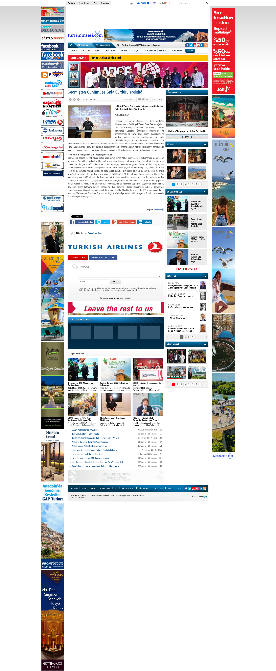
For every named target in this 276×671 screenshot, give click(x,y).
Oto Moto (178, 488)
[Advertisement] (138, 17)
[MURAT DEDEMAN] (176, 172)
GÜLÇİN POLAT (180, 295)
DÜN (195, 269)
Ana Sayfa (71, 3)
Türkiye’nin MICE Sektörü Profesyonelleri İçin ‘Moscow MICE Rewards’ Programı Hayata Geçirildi (148, 386)
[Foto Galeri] (84, 45)
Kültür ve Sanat (144, 488)
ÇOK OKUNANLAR (174, 192)
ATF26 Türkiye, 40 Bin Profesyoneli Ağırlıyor (89, 446)
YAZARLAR (171, 276)
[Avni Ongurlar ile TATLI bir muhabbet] (197, 156)
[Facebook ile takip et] (187, 45)
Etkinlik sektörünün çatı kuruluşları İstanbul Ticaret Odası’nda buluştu (146, 421)
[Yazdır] (147, 99)
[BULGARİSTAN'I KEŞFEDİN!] (176, 372)
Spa (154, 488)
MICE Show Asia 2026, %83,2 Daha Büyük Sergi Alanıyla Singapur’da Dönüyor (82, 421)
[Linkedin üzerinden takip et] (202, 45)
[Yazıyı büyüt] (160, 99)
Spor (169, 488)
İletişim (92, 488)
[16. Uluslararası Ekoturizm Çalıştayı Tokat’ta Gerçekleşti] (197, 356)
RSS (116, 488)
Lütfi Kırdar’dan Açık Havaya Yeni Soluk (87, 454)
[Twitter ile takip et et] (191, 45)
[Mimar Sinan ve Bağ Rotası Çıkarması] (176, 356)
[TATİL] (197, 172)
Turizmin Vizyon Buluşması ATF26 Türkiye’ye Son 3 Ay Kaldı (95, 438)
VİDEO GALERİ (173, 344)
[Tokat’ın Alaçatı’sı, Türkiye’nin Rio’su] (197, 372)
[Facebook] (70, 99)
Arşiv (95, 3)
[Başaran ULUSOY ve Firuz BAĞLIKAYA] (176, 156)
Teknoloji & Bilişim (127, 488)
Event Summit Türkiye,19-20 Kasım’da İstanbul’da (92, 458)
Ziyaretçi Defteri (105, 488)
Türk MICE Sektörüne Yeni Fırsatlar (86, 434)
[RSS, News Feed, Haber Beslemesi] (206, 45)
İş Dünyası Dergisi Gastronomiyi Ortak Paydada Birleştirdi (95, 450)
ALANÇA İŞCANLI (180, 307)
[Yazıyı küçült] (153, 99)
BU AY (178, 269)
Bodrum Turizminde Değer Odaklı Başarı (196, 258)
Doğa (161, 488)
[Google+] (78, 99)
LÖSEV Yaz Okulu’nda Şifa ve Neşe (86, 430)
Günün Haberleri (84, 3)
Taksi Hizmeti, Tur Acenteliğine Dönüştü (197, 222)
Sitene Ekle (105, 3)
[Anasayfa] (71, 45)
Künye (84, 488)
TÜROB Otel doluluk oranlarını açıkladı (186, 131)
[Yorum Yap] (139, 99)
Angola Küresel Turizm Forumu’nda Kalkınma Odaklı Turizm (95, 466)
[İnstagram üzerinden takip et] (198, 45)
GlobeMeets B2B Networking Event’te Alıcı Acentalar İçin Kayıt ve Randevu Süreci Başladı (82, 386)
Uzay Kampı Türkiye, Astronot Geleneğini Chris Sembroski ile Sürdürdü (112, 421)
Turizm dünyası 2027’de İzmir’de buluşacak (198, 239)
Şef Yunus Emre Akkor (93, 233)
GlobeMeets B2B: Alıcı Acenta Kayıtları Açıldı (197, 205)
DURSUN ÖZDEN (182, 328)
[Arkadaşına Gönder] (143, 99)
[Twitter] (74, 99)
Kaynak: (150, 209)
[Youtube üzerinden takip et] (194, 45)
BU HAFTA (187, 269)
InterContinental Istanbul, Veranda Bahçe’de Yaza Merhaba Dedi (97, 462)
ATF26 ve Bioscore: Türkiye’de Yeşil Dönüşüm (90, 442)
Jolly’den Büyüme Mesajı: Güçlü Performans (142, 45)
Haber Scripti (197, 496)
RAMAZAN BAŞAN (177, 284)
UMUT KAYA (179, 317)
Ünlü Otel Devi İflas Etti (106, 58)
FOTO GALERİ (172, 144)
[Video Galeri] (103, 45)
